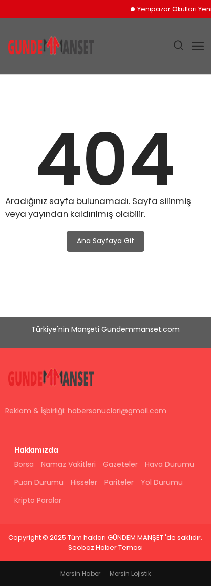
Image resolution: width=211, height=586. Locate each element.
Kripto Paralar (37, 500)
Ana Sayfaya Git (105, 241)
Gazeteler (120, 464)
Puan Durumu (39, 482)
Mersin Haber (80, 573)
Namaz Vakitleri (68, 464)
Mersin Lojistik (130, 573)
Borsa (24, 464)
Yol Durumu (162, 482)
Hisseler (84, 482)
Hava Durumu (169, 464)
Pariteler (119, 482)
